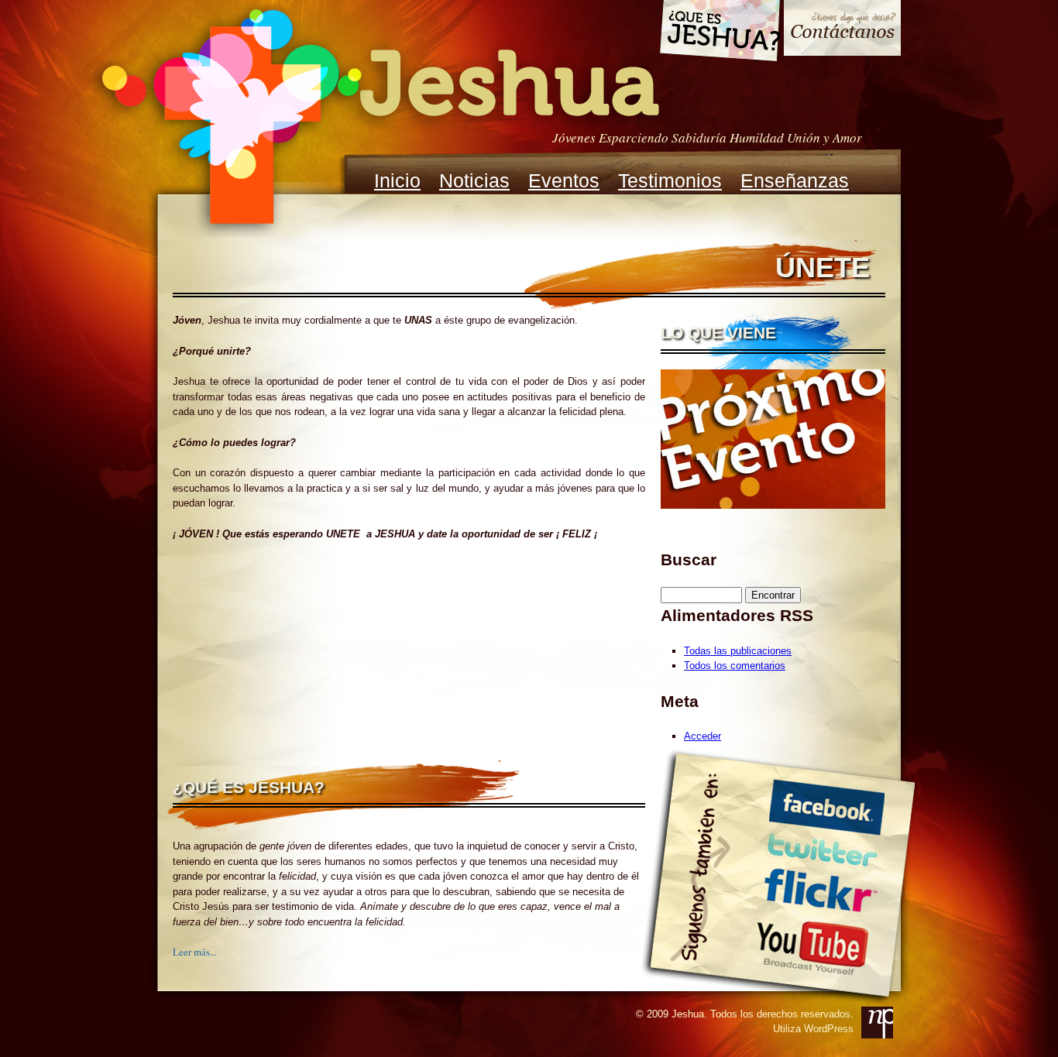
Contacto (842, 30)
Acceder (702, 736)
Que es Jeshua (719, 33)
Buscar (688, 559)
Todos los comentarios (734, 665)
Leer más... (195, 952)
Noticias (474, 180)
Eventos (563, 180)
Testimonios (670, 180)
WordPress (829, 1029)
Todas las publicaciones (738, 651)
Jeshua (379, 119)
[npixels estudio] (877, 1022)
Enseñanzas (794, 180)
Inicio (397, 180)
